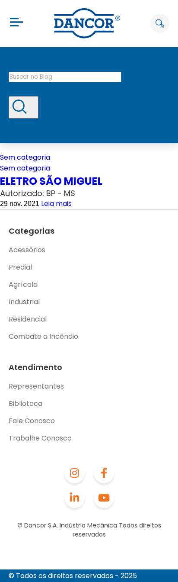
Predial (20, 267)
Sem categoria (25, 157)
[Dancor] (87, 23)
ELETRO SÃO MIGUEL (51, 181)
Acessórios (27, 250)
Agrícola (23, 284)
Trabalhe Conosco (40, 438)
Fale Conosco (32, 421)
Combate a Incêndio (43, 336)
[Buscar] (23, 107)
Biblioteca (25, 403)
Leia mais (56, 204)
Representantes (36, 386)
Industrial (24, 302)
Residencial (28, 319)
